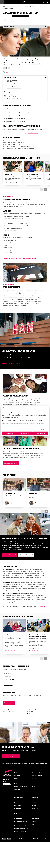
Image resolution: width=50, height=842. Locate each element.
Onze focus (35, 792)
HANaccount (17, 808)
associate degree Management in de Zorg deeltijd (16, 112)
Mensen (34, 805)
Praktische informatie (33, 133)
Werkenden (17, 781)
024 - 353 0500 (30, 711)
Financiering (7, 682)
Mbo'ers (16, 778)
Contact (16, 800)
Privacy (28, 838)
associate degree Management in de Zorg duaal (16, 115)
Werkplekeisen (8, 676)
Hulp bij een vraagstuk (20, 831)
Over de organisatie (37, 772)
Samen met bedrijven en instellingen (20, 822)
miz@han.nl (43, 606)
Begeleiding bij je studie (20, 786)
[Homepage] (25, 2)
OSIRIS (16, 811)
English (34, 821)
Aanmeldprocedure (9, 679)
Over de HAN (35, 770)
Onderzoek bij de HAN (37, 813)
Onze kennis (35, 808)
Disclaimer (23, 838)
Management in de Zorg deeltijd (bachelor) (15, 118)
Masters (16, 783)
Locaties (16, 802)
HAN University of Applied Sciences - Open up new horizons (15, 6)
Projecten (34, 811)
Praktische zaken (18, 797)
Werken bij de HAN (37, 775)
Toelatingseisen (8, 673)
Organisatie (35, 778)
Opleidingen (32, 6)
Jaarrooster (17, 789)
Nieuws (34, 781)
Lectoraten (34, 802)
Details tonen (43, 429)
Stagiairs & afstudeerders (20, 825)
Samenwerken (18, 818)
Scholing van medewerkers (21, 828)
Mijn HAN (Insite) (18, 805)
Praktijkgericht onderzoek (38, 800)
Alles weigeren (9, 433)
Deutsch (34, 824)
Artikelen (34, 786)
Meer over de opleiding (9, 26)
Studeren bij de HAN (19, 770)
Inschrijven (17, 813)
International (35, 818)
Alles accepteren (41, 433)
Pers (33, 789)
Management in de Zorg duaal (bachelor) (14, 121)
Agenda (34, 783)
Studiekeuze (17, 772)
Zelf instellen (24, 433)
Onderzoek (35, 797)
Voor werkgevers (8, 685)
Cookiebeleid (17, 838)
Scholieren (17, 775)
